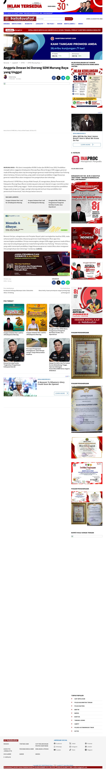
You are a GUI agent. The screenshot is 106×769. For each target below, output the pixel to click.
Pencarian (69, 19)
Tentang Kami (24, 744)
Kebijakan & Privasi (42, 749)
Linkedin (89, 747)
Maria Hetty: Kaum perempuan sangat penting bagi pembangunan (54, 290)
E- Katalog (7, 757)
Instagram (74, 747)
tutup (55, 765)
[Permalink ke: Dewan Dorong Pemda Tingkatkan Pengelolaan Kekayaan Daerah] (14, 350)
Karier (21, 754)
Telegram (89, 750)
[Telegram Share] (63, 78)
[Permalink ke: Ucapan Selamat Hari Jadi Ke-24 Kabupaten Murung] (14, 317)
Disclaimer (7, 754)
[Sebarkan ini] (54, 78)
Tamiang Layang (79, 720)
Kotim (76, 731)
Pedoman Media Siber (26, 749)
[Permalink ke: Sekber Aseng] (6, 78)
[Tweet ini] (58, 78)
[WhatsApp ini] (68, 78)
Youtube (58, 750)
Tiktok (73, 750)
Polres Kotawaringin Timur (84, 727)
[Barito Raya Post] (20, 19)
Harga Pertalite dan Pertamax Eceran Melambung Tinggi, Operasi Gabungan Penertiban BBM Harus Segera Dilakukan (59, 366)
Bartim (76, 710)
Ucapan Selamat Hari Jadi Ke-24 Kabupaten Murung (14, 334)
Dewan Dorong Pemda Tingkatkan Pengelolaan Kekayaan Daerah (12, 365)
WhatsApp (59, 747)
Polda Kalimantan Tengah (83, 702)
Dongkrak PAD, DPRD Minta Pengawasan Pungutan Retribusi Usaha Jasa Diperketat (58, 331)
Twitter (73, 743)
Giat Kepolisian (79, 699)
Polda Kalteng (79, 706)
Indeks (37, 754)
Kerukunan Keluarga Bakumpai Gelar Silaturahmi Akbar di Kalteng (18, 290)
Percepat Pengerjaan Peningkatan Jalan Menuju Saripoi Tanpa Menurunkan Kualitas (35, 351)
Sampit (76, 724)
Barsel (76, 713)
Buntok (77, 717)
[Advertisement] (37, 149)
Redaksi (6, 744)
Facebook (59, 743)
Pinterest (89, 743)
